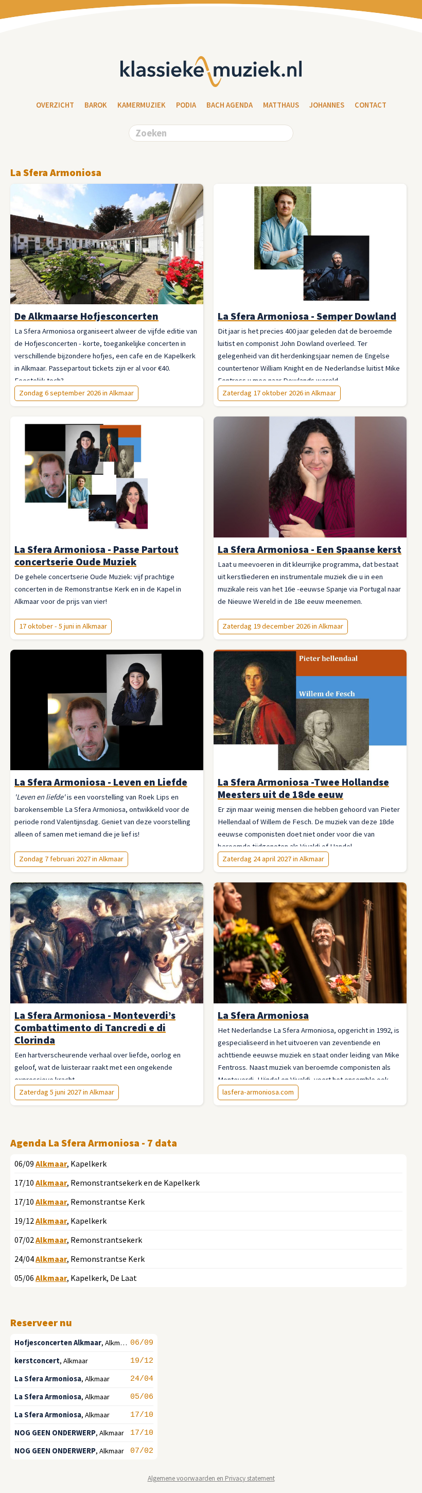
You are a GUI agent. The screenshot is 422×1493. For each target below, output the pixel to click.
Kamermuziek (141, 105)
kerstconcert (37, 1360)
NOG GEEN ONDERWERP (55, 1432)
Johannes (326, 105)
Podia (186, 105)
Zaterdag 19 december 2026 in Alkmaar (282, 626)
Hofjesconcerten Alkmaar (57, 1342)
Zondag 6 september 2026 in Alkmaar (76, 392)
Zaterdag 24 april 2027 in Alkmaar (273, 858)
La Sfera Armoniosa (47, 1378)
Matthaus (281, 105)
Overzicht (55, 105)
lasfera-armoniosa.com (258, 1092)
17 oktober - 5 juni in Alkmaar (63, 626)
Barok (95, 105)
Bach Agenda (229, 105)
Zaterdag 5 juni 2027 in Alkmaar (66, 1092)
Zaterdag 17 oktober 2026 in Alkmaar (279, 392)
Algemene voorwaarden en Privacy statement (211, 1478)
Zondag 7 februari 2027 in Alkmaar (71, 858)
